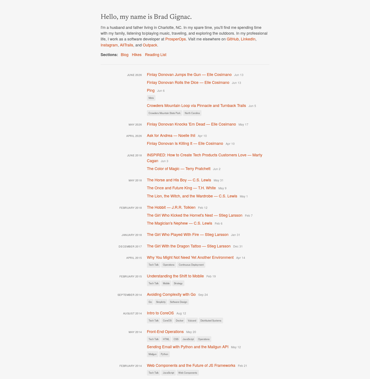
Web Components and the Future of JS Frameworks (191, 365)
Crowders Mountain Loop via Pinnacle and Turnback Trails (196, 105)
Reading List (155, 54)
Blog (124, 54)
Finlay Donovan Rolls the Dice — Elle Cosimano (188, 82)
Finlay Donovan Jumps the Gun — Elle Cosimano (189, 74)
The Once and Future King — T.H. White (181, 187)
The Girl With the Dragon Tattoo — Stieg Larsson (189, 246)
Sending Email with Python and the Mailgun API (187, 346)
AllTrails (126, 44)
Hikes (137, 54)
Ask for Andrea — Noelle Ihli (171, 135)
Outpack (150, 44)
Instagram (109, 44)
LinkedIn (248, 38)
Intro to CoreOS (160, 312)
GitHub (233, 38)
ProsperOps (175, 38)
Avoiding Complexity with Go (171, 294)
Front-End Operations (165, 331)
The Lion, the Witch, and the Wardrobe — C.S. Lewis (192, 195)
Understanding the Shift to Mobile (175, 275)
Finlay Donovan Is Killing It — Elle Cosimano (185, 143)
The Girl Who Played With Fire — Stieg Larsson (187, 234)
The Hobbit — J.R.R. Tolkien (171, 207)
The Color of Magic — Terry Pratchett (178, 168)
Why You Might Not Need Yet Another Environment (190, 257)
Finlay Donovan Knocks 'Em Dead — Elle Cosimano (191, 124)
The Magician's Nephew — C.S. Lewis (179, 223)
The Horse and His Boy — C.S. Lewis (179, 179)
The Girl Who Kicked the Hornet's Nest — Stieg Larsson (194, 215)
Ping (151, 90)
